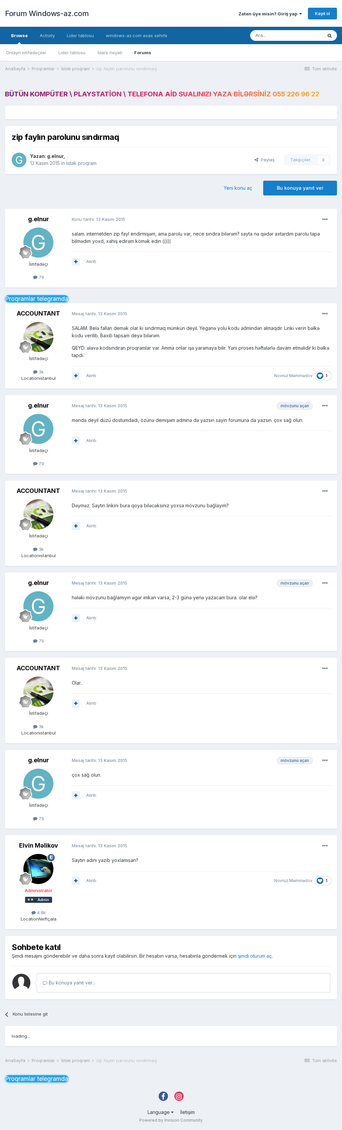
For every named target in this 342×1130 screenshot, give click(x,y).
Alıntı (91, 261)
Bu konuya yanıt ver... (71, 982)
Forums (142, 52)
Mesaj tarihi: (99, 313)
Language (159, 1112)
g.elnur (55, 156)
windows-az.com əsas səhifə (136, 35)
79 (40, 277)
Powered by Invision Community (171, 1120)
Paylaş (266, 159)
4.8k (41, 912)
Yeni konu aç (238, 188)
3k (40, 371)
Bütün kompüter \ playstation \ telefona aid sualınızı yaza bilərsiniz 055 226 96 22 (162, 94)
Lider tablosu (72, 52)
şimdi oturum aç (255, 956)
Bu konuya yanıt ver (300, 188)
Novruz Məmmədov (293, 375)
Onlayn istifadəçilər (26, 52)
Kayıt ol (322, 13)
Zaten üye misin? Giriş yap (268, 13)
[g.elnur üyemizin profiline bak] (19, 160)
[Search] (329, 35)
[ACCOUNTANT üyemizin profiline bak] (38, 337)
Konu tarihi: (98, 219)
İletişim (187, 1112)
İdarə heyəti (110, 52)
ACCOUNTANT (38, 313)
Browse (19, 35)
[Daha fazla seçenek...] (325, 219)
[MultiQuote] (76, 262)
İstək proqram (81, 163)
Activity (47, 35)
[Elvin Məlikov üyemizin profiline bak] (38, 869)
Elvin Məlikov (38, 845)
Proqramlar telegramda (36, 298)
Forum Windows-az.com (47, 13)
